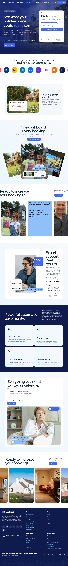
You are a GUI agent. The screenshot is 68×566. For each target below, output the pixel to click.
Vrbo (48, 521)
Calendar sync (29, 516)
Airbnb (48, 514)
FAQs (27, 542)
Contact (49, 540)
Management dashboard (32, 519)
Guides (28, 540)
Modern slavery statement (54, 548)
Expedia (49, 519)
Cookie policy (50, 546)
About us (49, 536)
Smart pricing (29, 525)
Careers (49, 538)
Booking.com (50, 516)
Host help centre (30, 538)
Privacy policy (50, 544)
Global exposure (30, 514)
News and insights (30, 536)
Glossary (28, 545)
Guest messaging (30, 527)
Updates (28, 547)
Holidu (48, 523)
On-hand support (30, 523)
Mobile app (29, 529)
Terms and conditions (52, 542)
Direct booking (30, 521)
